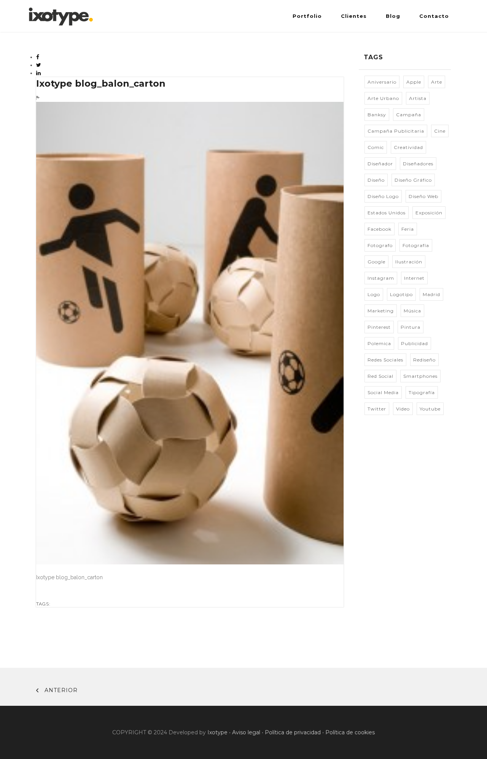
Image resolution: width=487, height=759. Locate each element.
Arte (436, 82)
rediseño (424, 360)
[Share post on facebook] (38, 57)
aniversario (382, 82)
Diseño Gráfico (413, 180)
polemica (379, 343)
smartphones (420, 376)
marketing (381, 311)
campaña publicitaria (396, 131)
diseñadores (418, 163)
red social (380, 376)
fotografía (416, 245)
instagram (381, 278)
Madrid (431, 294)
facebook (380, 229)
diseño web (423, 196)
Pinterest (379, 327)
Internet (414, 278)
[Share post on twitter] (38, 65)
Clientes (354, 16)
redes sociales (385, 360)
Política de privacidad (293, 732)
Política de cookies (350, 732)
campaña (408, 114)
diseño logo (383, 196)
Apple (413, 82)
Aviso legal (246, 732)
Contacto (434, 16)
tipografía (422, 392)
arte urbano (383, 98)
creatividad (408, 147)
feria (407, 229)
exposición (428, 212)
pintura (410, 327)
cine (440, 131)
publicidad (414, 343)
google (376, 262)
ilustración (408, 262)
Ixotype (217, 732)
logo (374, 294)
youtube (430, 409)
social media (383, 392)
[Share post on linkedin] (38, 73)
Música (412, 311)
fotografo (380, 245)
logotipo (401, 294)
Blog (393, 16)
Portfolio (307, 16)
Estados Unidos (387, 212)
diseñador (380, 163)
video (403, 409)
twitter (377, 409)
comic (376, 147)
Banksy (377, 114)
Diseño (376, 180)
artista (418, 98)
